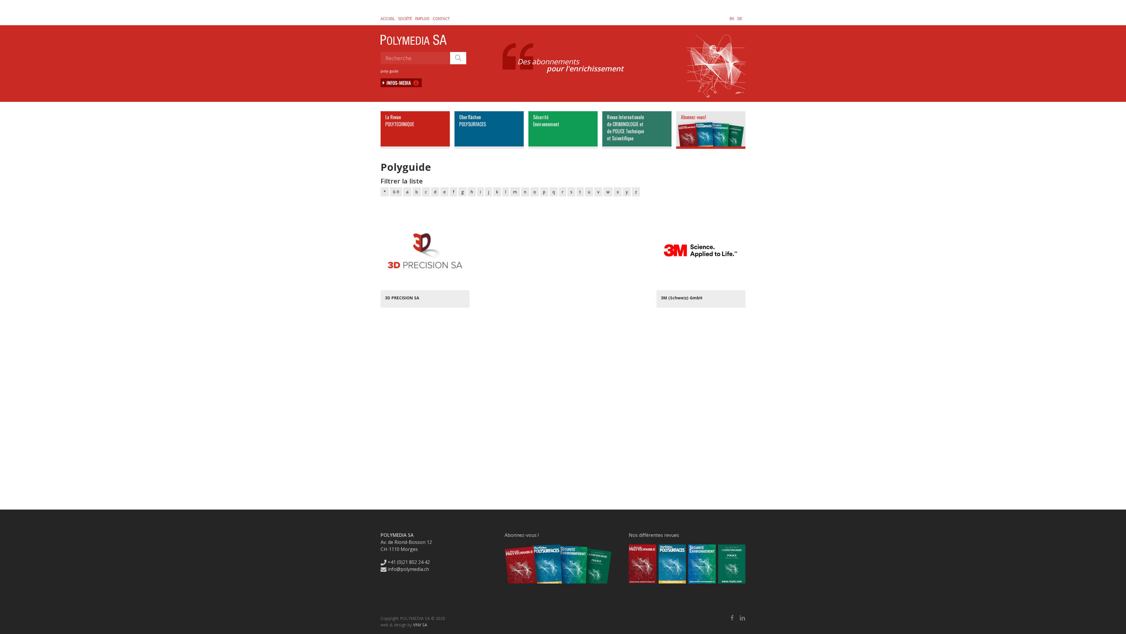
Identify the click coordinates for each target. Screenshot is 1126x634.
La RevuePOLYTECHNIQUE (399, 121)
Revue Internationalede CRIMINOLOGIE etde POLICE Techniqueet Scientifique (625, 128)
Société (405, 18)
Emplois (422, 18)
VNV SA (420, 625)
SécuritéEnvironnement (546, 121)
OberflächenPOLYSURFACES (472, 121)
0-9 (396, 192)
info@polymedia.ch (408, 569)
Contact (441, 18)
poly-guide (389, 71)
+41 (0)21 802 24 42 (408, 562)
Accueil (388, 18)
